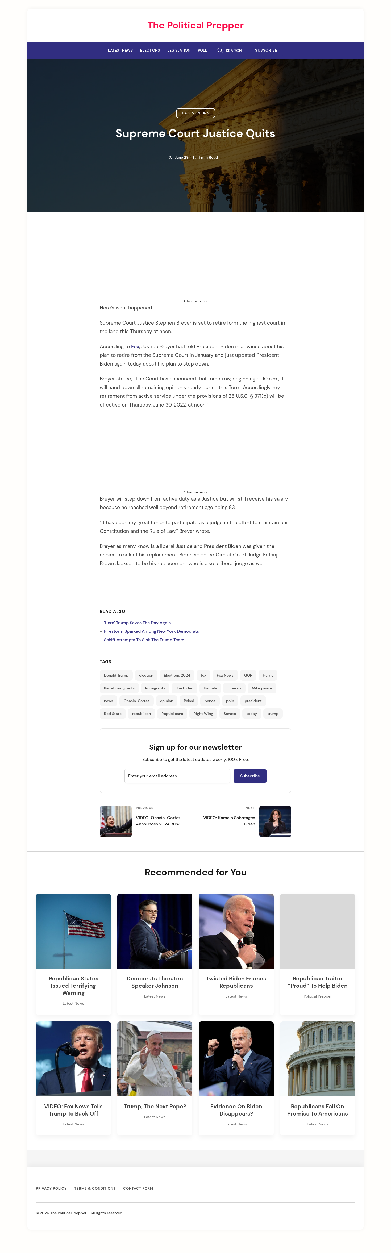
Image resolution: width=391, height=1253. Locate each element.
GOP (248, 675)
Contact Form (138, 1188)
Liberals (234, 688)
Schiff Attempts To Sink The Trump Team (144, 640)
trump (273, 713)
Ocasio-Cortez (136, 700)
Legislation (178, 50)
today (252, 713)
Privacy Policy (51, 1188)
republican (141, 713)
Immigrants (155, 688)
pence (210, 700)
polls (230, 700)
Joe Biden (184, 688)
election (146, 675)
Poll (202, 50)
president (253, 700)
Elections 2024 (177, 675)
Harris (268, 675)
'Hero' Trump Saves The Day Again (137, 623)
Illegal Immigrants (119, 688)
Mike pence (262, 688)
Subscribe (266, 50)
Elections (150, 50)
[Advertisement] (195, 261)
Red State (113, 713)
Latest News (120, 50)
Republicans (172, 713)
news (108, 700)
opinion (166, 700)
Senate (230, 713)
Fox (135, 346)
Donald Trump (116, 675)
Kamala (210, 688)
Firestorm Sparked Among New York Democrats (151, 631)
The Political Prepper (195, 25)
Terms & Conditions (95, 1188)
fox (203, 675)
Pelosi (189, 700)
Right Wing (203, 713)
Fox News (225, 675)
